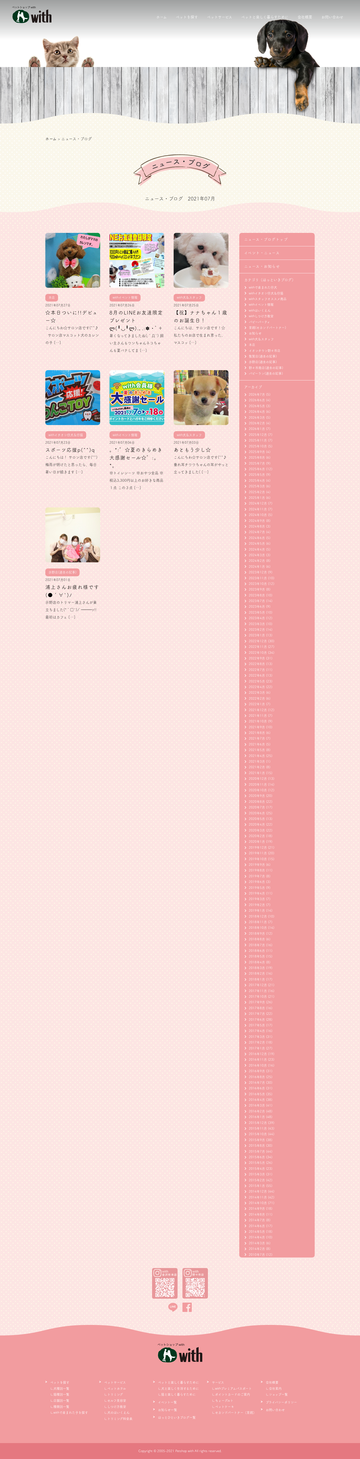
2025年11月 (258, 440)
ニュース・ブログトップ (266, 239)
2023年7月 (257, 601)
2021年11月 (258, 715)
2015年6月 (257, 1157)
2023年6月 (257, 606)
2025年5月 (257, 474)
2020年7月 (257, 807)
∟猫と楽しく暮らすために (177, 1394)
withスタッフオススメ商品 (268, 299)
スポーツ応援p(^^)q (70, 449)
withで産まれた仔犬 (263, 287)
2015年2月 (257, 1180)
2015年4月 (257, 1168)
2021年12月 (258, 710)
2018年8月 (257, 939)
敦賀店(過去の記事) (263, 356)
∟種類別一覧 (59, 1406)
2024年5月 (257, 543)
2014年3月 (257, 1243)
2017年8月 (257, 1008)
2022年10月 (258, 652)
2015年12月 (258, 1122)
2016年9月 (257, 1071)
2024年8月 (257, 526)
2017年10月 (258, 996)
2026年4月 (257, 411)
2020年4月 (257, 824)
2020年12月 (258, 778)
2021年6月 (257, 744)
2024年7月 (257, 532)
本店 (252, 344)
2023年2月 (257, 629)
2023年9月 (257, 589)
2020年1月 (257, 841)
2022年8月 (257, 664)
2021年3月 (257, 761)
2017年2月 (257, 1042)
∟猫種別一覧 (59, 1394)
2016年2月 (257, 1111)
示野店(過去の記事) (263, 362)
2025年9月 (257, 451)
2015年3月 (257, 1174)
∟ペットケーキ (223, 1406)
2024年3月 (257, 555)
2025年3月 (257, 486)
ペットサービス (219, 17)
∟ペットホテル (115, 1388)
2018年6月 (257, 950)
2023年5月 (257, 612)
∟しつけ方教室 (115, 1406)
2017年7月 (257, 1013)
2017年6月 (257, 1019)
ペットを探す (187, 17)
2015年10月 (258, 1134)
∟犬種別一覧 (59, 1388)
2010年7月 (257, 1254)
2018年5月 (257, 956)
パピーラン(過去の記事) (266, 373)
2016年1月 (257, 1117)
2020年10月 (258, 790)
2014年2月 (257, 1248)
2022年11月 (258, 646)
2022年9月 (257, 658)
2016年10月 (258, 1065)
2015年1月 (257, 1185)
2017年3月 (257, 1036)
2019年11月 (258, 853)
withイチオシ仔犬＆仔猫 (266, 293)
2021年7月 (257, 738)
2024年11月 (258, 509)
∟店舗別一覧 (59, 1400)
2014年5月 (257, 1231)
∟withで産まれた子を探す (69, 1412)
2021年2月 (257, 767)
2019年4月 (257, 893)
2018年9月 (257, 933)
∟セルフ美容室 (115, 1400)
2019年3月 (257, 899)
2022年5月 (257, 681)
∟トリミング (113, 1394)
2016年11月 (258, 1059)
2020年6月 (257, 813)
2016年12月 (258, 1054)
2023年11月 (258, 578)
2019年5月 (257, 887)
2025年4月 (257, 480)
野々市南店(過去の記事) (266, 367)
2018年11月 (258, 922)
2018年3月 (257, 967)
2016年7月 (257, 1082)
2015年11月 (258, 1128)
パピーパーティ (259, 322)
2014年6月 (257, 1226)
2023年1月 (257, 635)
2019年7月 (257, 876)
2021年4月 (257, 755)
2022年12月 (258, 641)
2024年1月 (257, 566)
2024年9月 (257, 520)
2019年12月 (258, 847)
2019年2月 (257, 904)
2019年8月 (257, 870)
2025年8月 (257, 457)
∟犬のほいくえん (117, 1412)
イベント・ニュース (262, 253)
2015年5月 (257, 1162)
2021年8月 (257, 732)
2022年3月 (257, 692)
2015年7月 (257, 1151)
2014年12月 (258, 1191)
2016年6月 (257, 1088)
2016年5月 (257, 1094)
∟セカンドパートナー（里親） (234, 1412)
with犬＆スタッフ (261, 339)
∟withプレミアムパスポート (232, 1388)
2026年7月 (257, 394)
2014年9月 (257, 1208)
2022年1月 (257, 704)
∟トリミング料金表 (118, 1418)
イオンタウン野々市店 (264, 350)
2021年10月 (258, 721)
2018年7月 (257, 945)
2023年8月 (257, 595)
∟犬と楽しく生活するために (178, 1388)
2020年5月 (257, 818)
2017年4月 (257, 1030)
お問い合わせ (332, 17)
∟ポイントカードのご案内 (231, 1394)
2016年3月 (257, 1105)
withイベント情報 (261, 304)
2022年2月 (257, 698)
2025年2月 (257, 492)
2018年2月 (257, 973)
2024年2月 (257, 560)
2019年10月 (258, 859)
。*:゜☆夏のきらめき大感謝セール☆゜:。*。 (136, 457)
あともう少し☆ (192, 449)
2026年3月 (257, 417)
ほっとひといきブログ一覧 (177, 1417)
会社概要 (305, 17)
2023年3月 (257, 624)
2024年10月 (258, 514)
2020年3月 (257, 830)
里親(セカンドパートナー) (267, 327)
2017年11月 (258, 991)
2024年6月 (257, 538)
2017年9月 (257, 1002)
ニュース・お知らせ (262, 266)
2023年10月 (258, 583)
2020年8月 (257, 801)
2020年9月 (257, 795)
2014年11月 (258, 1197)
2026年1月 (257, 428)
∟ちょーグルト (222, 1400)
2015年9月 (257, 1140)
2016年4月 (257, 1099)
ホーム (161, 17)
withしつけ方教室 (261, 316)
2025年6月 (257, 469)
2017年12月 (258, 985)
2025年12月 (258, 434)
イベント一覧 (167, 1402)
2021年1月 (257, 773)
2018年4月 (257, 962)
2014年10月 (258, 1203)
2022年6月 (257, 675)
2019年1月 (257, 910)
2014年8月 (257, 1214)
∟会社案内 (274, 1388)
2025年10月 (258, 446)
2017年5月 (257, 1025)
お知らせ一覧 (167, 1409)
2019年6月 (257, 881)
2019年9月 (257, 864)
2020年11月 (258, 784)
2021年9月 (257, 727)
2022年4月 (257, 687)
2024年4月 (257, 549)
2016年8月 (257, 1077)
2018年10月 (258, 927)
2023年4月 (257, 618)
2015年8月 (257, 1145)
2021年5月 (257, 750)
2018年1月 (257, 979)
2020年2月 (257, 836)
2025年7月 (257, 463)
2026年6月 (257, 400)
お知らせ (255, 333)
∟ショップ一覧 (277, 1394)
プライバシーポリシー (281, 1402)
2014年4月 (257, 1237)
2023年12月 (258, 572)
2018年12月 (258, 916)
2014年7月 (257, 1220)
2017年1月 (257, 1048)
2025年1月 (257, 497)
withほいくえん (260, 310)
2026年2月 (257, 423)
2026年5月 (257, 406)
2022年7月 (257, 669)
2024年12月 (258, 503)
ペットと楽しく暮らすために (264, 17)
